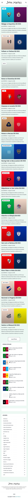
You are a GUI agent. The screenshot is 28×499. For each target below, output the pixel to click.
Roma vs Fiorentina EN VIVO (10, 79)
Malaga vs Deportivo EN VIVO (11, 24)
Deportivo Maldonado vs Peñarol (15, 374)
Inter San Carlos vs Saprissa (16, 354)
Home (14, 494)
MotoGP (14, 455)
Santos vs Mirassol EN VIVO (10, 325)
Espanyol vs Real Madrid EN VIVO (17, 361)
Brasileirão (5, 309)
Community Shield (14, 423)
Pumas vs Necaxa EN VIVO (10, 133)
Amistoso (14, 418)
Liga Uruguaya (5, 282)
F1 (14, 433)
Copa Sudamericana (14, 429)
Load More (14, 339)
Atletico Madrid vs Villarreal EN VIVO (16, 394)
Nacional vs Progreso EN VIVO (11, 298)
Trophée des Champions (14, 472)
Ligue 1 (14, 451)
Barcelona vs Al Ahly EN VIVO (16, 380)
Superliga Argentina (7, 145)
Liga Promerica (6, 172)
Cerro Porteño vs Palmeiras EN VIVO (16, 388)
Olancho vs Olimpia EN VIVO (10, 216)
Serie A (4, 63)
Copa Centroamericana (14, 425)
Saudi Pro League (14, 459)
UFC (14, 474)
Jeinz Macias (17, 496)
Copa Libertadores (14, 427)
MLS (14, 453)
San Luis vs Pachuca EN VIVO (11, 243)
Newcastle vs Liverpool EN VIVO (16, 400)
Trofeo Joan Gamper (14, 470)
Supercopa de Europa (14, 466)
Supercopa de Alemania (14, 464)
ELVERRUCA (5, 26)
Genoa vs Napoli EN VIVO (15, 367)
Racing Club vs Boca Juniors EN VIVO (13, 161)
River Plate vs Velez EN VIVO (10, 270)
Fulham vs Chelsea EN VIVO (10, 51)
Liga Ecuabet (14, 440)
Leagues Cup (14, 438)
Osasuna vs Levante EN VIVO (11, 106)
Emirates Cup (14, 431)
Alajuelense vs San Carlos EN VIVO (12, 188)
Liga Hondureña (6, 200)
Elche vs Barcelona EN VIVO (15, 348)
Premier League (6, 36)
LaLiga (4, 8)
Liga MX (4, 118)
